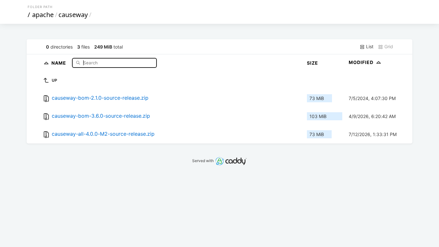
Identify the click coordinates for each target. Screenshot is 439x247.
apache (43, 14)
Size (312, 63)
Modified (362, 62)
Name (59, 62)
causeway (73, 14)
